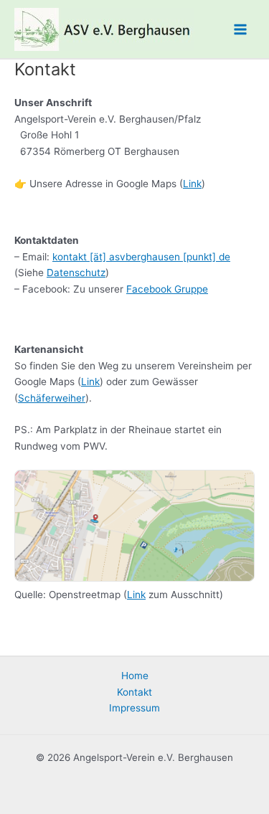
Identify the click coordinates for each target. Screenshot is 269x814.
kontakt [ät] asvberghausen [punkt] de (141, 256)
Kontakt (134, 692)
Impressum (134, 708)
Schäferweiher (51, 398)
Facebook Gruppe (167, 289)
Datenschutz (76, 272)
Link (192, 183)
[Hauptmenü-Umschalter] (240, 29)
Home (134, 675)
